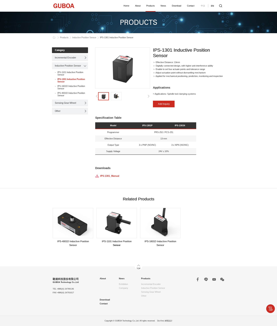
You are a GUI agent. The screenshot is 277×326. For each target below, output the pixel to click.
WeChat (222, 279)
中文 (203, 5)
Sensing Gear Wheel (65, 103)
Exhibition (123, 284)
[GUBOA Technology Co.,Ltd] (63, 5)
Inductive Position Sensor (84, 37)
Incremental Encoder (65, 57)
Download (176, 5)
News (163, 5)
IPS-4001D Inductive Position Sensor (71, 94)
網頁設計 (168, 321)
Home (126, 5)
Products (150, 5)
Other (57, 111)
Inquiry (270, 308)
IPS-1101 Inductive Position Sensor (70, 73)
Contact (190, 5)
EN (212, 6)
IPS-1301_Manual (109, 176)
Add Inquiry (164, 104)
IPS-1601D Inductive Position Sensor (71, 87)
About (138, 5)
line (206, 279)
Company (123, 288)
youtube (214, 279)
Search (221, 6)
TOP (139, 268)
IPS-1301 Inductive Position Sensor (71, 80)
